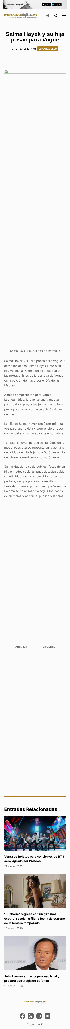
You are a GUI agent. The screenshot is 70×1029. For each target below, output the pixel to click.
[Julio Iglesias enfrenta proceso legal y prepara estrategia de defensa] (35, 953)
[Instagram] (39, 1016)
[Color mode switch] (48, 15)
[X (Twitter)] (31, 1016)
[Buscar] (55, 15)
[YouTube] (47, 1016)
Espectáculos (48, 48)
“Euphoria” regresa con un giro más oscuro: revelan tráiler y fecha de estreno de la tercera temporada (34, 918)
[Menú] (64, 15)
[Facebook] (22, 1016)
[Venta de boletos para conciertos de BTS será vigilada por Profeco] (35, 833)
